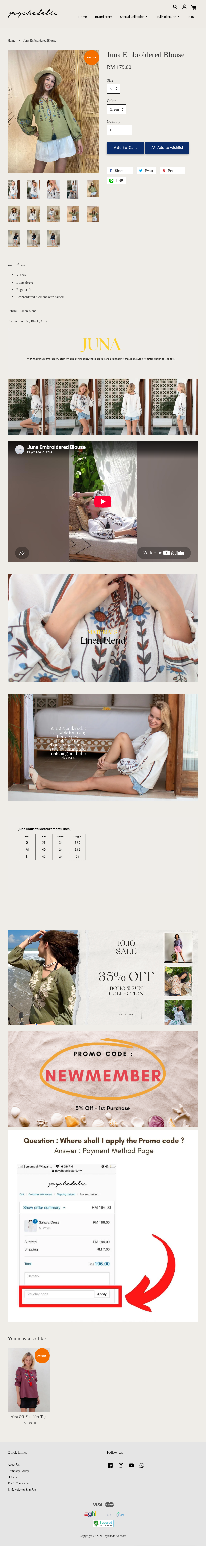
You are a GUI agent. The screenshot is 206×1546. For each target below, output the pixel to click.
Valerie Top (158, 1533)
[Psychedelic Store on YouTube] (131, 1468)
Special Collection (132, 17)
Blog (191, 17)
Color (111, 100)
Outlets (12, 1477)
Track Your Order (19, 1483)
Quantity (113, 121)
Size (110, 80)
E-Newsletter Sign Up (22, 1489)
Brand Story (103, 17)
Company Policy (18, 1471)
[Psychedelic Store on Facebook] (110, 1468)
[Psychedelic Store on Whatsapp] (141, 1468)
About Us (14, 1464)
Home (82, 17)
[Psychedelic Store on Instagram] (120, 1468)
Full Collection (167, 17)
